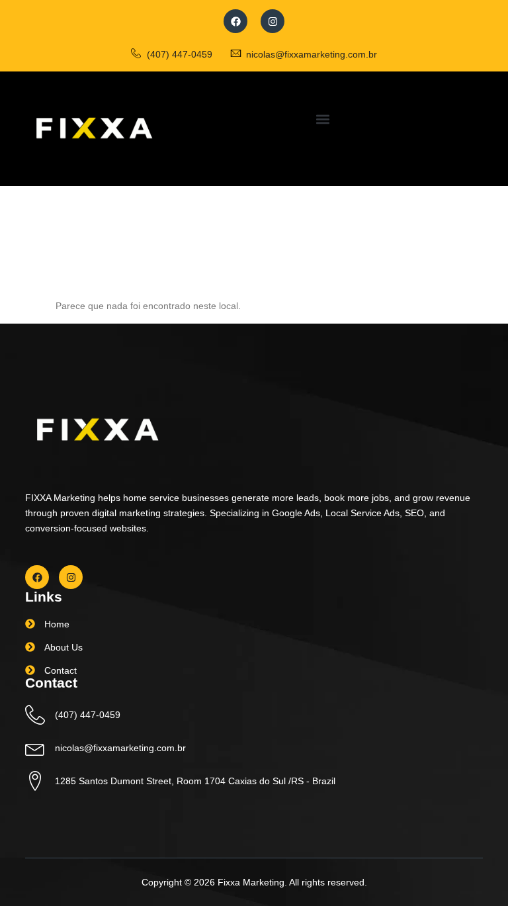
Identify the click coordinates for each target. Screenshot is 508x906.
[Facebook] (235, 21)
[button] (322, 119)
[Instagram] (272, 21)
